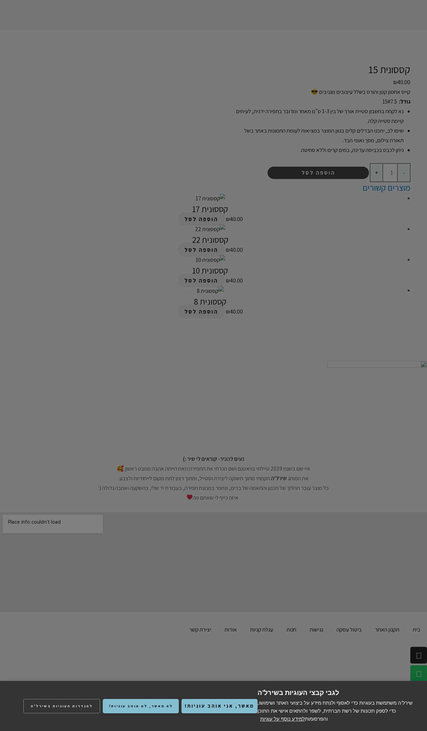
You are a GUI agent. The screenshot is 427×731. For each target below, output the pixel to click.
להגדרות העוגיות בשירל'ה (62, 706)
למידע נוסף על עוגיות (282, 718)
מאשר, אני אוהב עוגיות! (219, 706)
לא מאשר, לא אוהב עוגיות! (141, 706)
